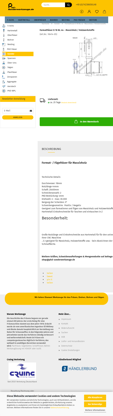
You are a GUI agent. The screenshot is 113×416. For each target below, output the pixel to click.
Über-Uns (11, 62)
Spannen (11, 58)
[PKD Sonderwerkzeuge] (22, 7)
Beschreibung (51, 149)
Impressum (66, 319)
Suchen (64, 332)
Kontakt (64, 324)
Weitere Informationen (95, 410)
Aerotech (11, 86)
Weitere (93, 20)
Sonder (10, 54)
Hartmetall (24, 20)
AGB (63, 337)
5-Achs (10, 20)
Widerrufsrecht (67, 328)
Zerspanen (12, 77)
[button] (89, 12)
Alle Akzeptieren (95, 397)
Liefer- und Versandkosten (73, 341)
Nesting (66, 20)
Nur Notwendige (95, 404)
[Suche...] (68, 4)
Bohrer (54, 20)
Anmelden (17, 117)
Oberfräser (40, 20)
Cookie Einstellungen (70, 350)
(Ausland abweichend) (68, 103)
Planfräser (12, 72)
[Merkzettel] (97, 12)
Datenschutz (66, 346)
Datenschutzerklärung (60, 408)
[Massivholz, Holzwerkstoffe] (89, 56)
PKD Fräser (79, 20)
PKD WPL (11, 91)
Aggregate (11, 81)
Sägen (10, 67)
